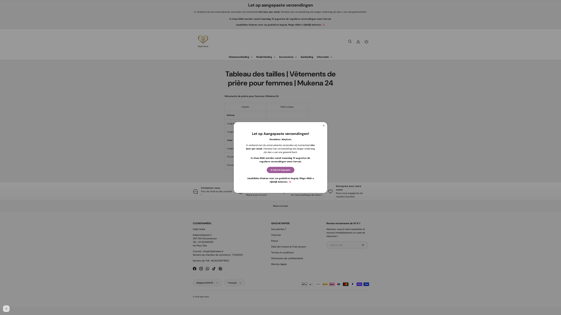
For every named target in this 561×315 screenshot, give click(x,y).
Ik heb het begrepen (280, 170)
